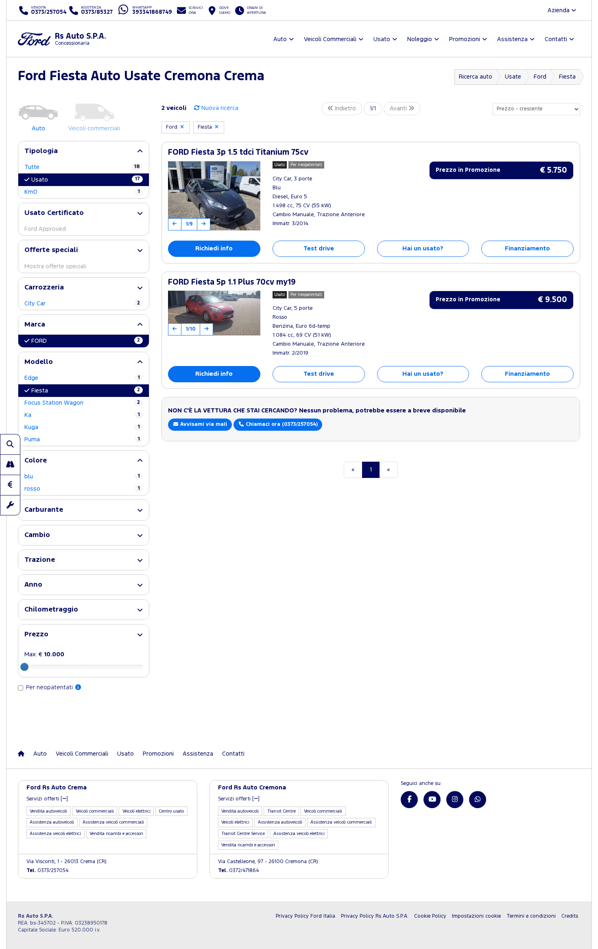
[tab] (83, 151)
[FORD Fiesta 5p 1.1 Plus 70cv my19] (214, 313)
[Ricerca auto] (10, 444)
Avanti (399, 108)
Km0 (82, 192)
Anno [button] (33, 585)
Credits (569, 916)
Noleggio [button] (419, 39)
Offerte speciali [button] (51, 250)
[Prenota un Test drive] (10, 464)
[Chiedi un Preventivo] (10, 485)
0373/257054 (47, 870)
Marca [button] (34, 325)
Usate (513, 76)
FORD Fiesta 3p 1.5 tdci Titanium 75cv (238, 152)
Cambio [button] (37, 535)
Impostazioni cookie (476, 916)
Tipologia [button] (41, 151)
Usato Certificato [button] (54, 213)
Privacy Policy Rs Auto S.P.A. (374, 916)
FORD (85, 341)
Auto (40, 753)
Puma (82, 439)
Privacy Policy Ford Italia (305, 916)
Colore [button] (35, 461)
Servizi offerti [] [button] (47, 799)
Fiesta (567, 76)
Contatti (233, 753)
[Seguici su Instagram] (454, 799)
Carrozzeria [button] (44, 288)
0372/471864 (238, 870)
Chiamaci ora (281, 424)
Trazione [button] (39, 560)
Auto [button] (280, 39)
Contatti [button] (556, 39)
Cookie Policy (430, 916)
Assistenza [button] (512, 39)
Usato (85, 179)
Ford (540, 76)
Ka (82, 415)
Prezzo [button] (36, 634)
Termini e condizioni (531, 916)
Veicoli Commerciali (82, 753)
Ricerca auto (475, 76)
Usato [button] (381, 39)
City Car (82, 303)
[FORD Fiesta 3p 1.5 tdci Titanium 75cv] (214, 195)
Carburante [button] (43, 510)
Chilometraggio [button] (51, 610)
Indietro (344, 108)
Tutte (82, 167)
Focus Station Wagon (82, 402)
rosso (82, 488)
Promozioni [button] (464, 39)
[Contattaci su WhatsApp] (477, 799)
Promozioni (158, 753)
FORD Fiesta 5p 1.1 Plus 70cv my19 (232, 282)
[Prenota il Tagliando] (10, 505)
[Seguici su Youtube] (432, 799)
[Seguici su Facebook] (409, 799)
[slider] (24, 667)
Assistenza (198, 753)
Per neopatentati (50, 687)
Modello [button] (38, 362)
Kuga (82, 427)
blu (82, 476)
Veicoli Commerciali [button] (330, 39)
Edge (82, 378)
